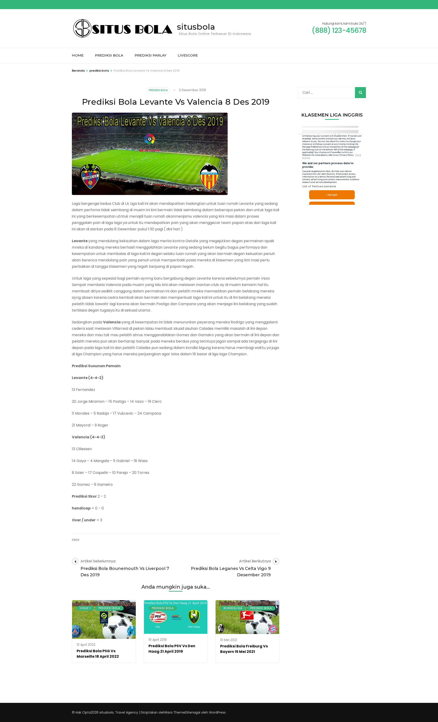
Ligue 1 (85, 608)
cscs (75, 539)
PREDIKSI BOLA (109, 55)
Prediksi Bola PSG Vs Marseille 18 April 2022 (98, 653)
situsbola (196, 27)
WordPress (217, 712)
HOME (77, 55)
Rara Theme (175, 712)
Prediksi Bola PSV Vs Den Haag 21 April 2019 (172, 648)
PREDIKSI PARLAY (150, 55)
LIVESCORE (188, 55)
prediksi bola (158, 90)
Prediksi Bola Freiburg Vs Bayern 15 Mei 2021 (244, 649)
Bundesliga (233, 608)
